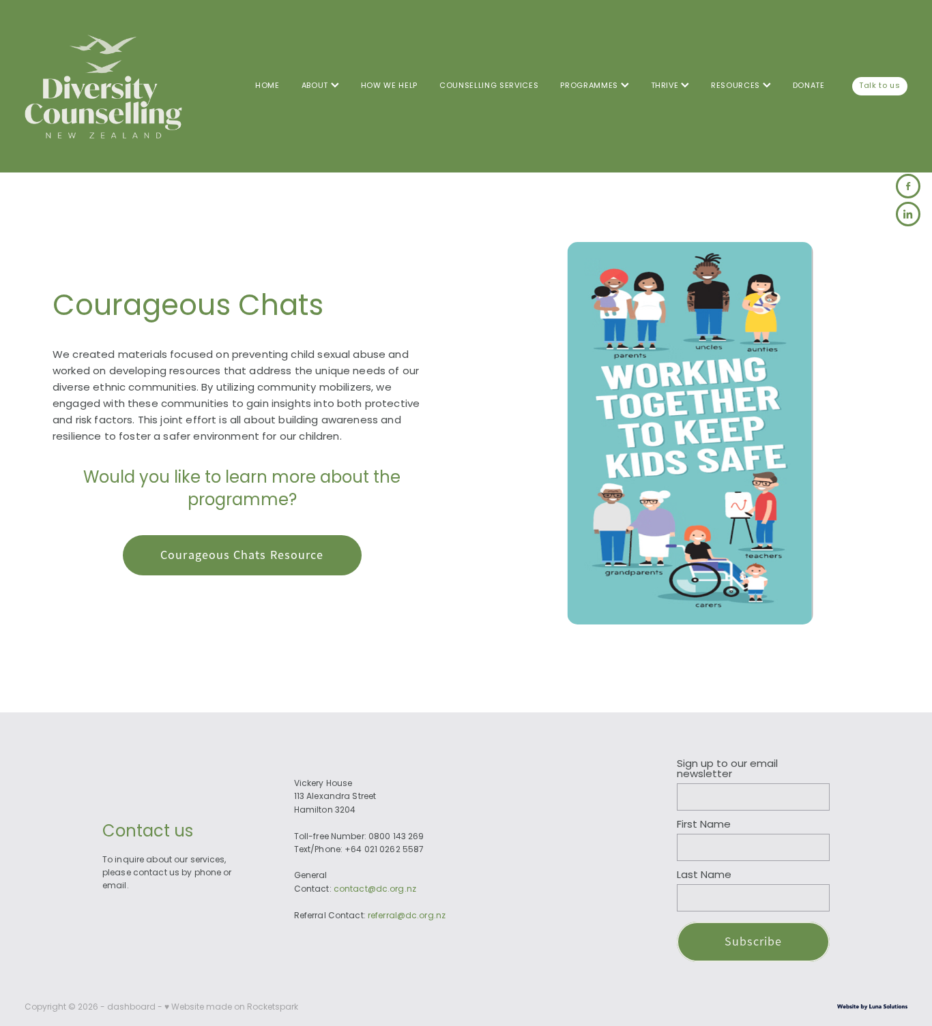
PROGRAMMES (590, 86)
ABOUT (316, 86)
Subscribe (754, 941)
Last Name (704, 876)
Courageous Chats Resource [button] (241, 554)
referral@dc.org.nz (407, 916)
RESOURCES (737, 86)
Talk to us (880, 86)
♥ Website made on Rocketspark (231, 1007)
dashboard (131, 1007)
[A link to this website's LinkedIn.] (908, 214)
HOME (267, 86)
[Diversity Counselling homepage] (113, 86)
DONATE (809, 86)
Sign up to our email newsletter (727, 769)
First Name (704, 825)
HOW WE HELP (389, 86)
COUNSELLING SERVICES (488, 86)
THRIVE (666, 86)
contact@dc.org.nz (375, 889)
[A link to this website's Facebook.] (908, 186)
